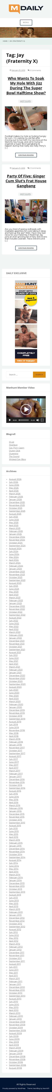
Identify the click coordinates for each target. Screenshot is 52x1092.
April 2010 (13, 1010)
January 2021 (15, 672)
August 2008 (15, 1068)
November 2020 (17, 678)
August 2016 (15, 791)
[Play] (9, 420)
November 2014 (17, 851)
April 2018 (13, 736)
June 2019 (14, 727)
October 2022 (15, 612)
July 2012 (13, 932)
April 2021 (13, 664)
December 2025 (17, 502)
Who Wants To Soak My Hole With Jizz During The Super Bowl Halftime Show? (26, 85)
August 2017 (15, 756)
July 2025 (13, 517)
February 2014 (16, 877)
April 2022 (13, 629)
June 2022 (14, 623)
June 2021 (14, 658)
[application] (26, 409)
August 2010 (15, 999)
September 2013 (17, 892)
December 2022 (17, 606)
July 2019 (13, 724)
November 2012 (17, 921)
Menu (26, 22)
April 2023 (13, 595)
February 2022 (16, 635)
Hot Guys (25, 101)
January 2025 (15, 534)
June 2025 (14, 520)
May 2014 (13, 869)
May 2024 (14, 557)
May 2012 (13, 938)
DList (11, 442)
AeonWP (46, 1088)
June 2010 (14, 1004)
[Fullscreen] (42, 420)
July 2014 (13, 863)
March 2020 (15, 701)
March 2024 (15, 563)
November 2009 (17, 1025)
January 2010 (15, 1019)
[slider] (24, 420)
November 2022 (17, 609)
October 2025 (15, 508)
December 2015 (16, 814)
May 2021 (13, 661)
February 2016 (16, 808)
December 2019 (17, 710)
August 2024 (15, 548)
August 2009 (15, 1033)
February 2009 (16, 1051)
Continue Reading (27, 155)
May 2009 (14, 1042)
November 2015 (16, 817)
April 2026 (13, 491)
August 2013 (15, 895)
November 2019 (17, 713)
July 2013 (13, 898)
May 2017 (13, 765)
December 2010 (17, 987)
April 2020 (14, 698)
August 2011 (15, 964)
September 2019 (17, 719)
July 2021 (13, 655)
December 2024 (17, 537)
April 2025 (13, 525)
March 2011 (14, 978)
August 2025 (15, 514)
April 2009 (14, 1045)
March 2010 (14, 1013)
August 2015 (15, 825)
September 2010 (17, 996)
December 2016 (17, 779)
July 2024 (13, 551)
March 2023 (14, 597)
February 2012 (16, 947)
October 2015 (15, 820)
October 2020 (16, 681)
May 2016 (13, 799)
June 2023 (14, 589)
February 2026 (16, 496)
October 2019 (15, 716)
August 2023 (15, 583)
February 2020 (16, 704)
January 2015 (15, 846)
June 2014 (14, 866)
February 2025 (16, 531)
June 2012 (14, 935)
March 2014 (14, 874)
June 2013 (14, 900)
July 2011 (13, 967)
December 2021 (17, 641)
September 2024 (17, 545)
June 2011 (13, 970)
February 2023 (16, 600)
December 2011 (16, 952)
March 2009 (15, 1048)
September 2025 (17, 511)
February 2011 (15, 981)
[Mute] (37, 420)
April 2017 (13, 768)
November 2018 (17, 730)
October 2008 (16, 1062)
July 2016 (13, 794)
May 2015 (13, 834)
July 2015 (13, 828)
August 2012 (15, 929)
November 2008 (17, 1059)
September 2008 (17, 1065)
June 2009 (14, 1039)
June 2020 (14, 693)
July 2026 (13, 482)
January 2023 (15, 603)
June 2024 (14, 554)
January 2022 (15, 638)
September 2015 (17, 823)
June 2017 (14, 762)
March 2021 (14, 667)
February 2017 (16, 773)
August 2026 (15, 479)
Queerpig (13, 453)
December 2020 (17, 675)
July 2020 (13, 690)
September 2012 (17, 926)
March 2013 (14, 909)
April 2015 (13, 837)
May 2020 (14, 696)
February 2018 (16, 742)
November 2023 (17, 574)
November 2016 (17, 782)
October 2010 (15, 993)
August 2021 (15, 652)
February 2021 (16, 670)
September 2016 (17, 788)
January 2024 (15, 569)
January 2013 (15, 915)
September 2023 (17, 580)
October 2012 (15, 924)
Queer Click (14, 451)
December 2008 (17, 1056)
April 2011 (13, 975)
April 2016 (13, 802)
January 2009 (15, 1053)
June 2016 (14, 797)
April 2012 (13, 941)
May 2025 (13, 522)
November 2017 (17, 748)
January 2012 (15, 950)
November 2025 (17, 505)
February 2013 (16, 912)
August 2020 (15, 687)
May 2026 (13, 488)
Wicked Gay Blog (17, 459)
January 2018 (15, 745)
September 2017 (17, 753)
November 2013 (17, 886)
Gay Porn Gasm (16, 448)
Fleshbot (13, 445)
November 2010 (17, 990)
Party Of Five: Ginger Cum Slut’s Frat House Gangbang (26, 180)
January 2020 (15, 707)
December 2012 (17, 918)
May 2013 (13, 903)
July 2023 (13, 586)
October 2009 (16, 1027)
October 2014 (15, 854)
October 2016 (15, 785)
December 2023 (17, 571)
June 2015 (14, 831)
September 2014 (17, 857)
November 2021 (17, 644)
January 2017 (15, 776)
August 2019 (15, 722)
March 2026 (14, 494)
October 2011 (15, 958)
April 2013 (13, 906)
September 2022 (17, 615)
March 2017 (14, 771)
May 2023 (13, 592)
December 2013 (17, 883)
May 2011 (13, 973)
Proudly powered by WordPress (13, 1088)
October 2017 (15, 750)
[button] (26, 409)
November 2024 (17, 540)
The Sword (14, 456)
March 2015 (14, 840)
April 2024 (14, 560)
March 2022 (14, 632)
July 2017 (13, 759)
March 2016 (14, 805)
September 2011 (17, 961)
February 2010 (16, 1016)
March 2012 (14, 944)
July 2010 (13, 1001)
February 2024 (16, 566)
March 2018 (14, 739)
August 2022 (15, 618)
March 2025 (14, 528)
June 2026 (14, 485)
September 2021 (17, 649)
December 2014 (17, 849)
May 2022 (13, 626)
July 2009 (13, 1036)
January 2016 (15, 811)
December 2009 (17, 1022)
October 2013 (15, 889)
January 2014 (15, 880)
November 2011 (16, 955)
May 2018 (13, 733)
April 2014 (13, 872)
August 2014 (15, 860)
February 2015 (15, 843)
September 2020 (17, 684)
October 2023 (15, 577)
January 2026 (15, 499)
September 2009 (17, 1030)
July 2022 (13, 621)
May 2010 (13, 1007)
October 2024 (15, 543)
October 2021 (15, 646)
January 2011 (15, 984)
